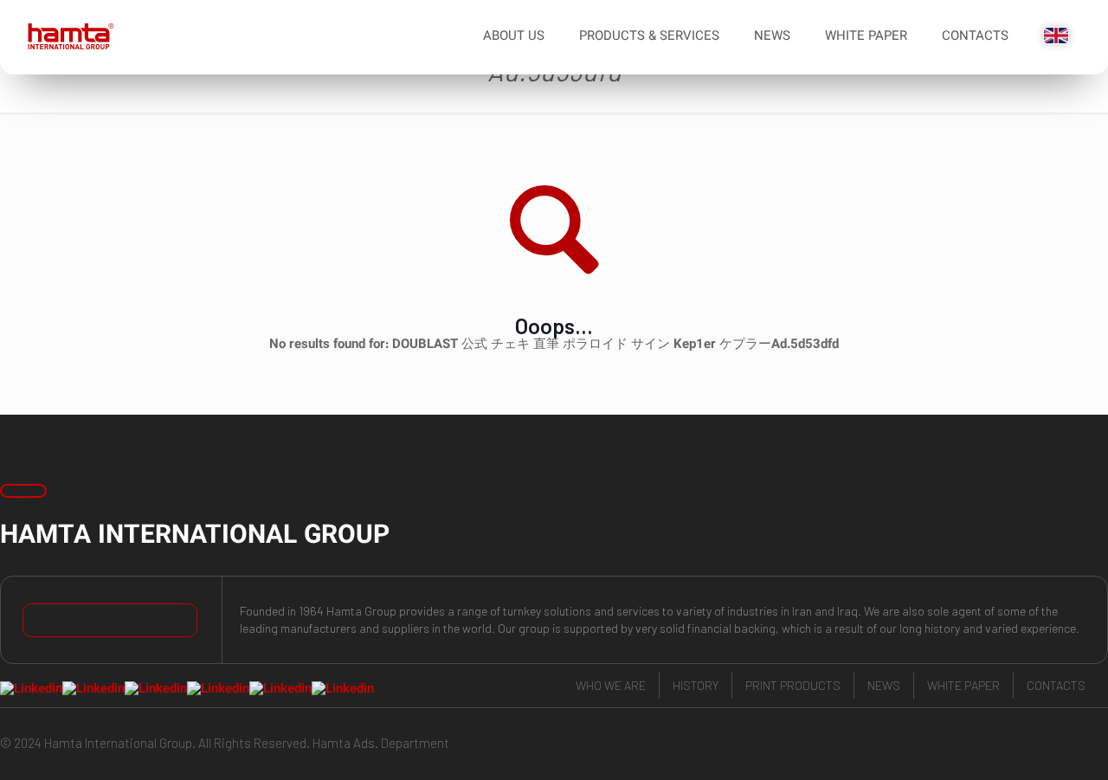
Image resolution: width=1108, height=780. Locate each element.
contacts (1056, 685)
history (695, 685)
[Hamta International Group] (64, 37)
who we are (611, 685)
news (883, 685)
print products (793, 685)
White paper (963, 685)
